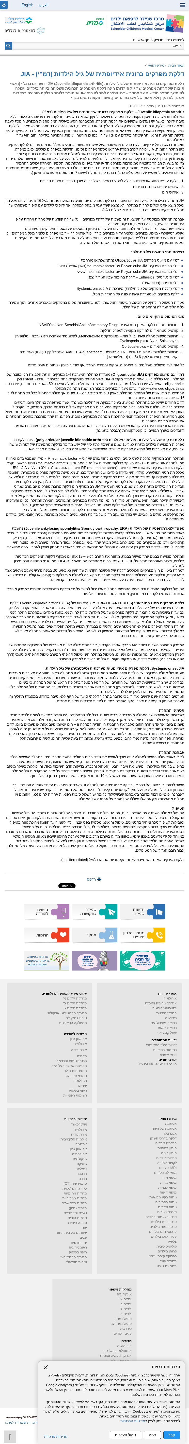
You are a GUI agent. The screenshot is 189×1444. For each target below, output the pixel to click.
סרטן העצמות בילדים (161, 1217)
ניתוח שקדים (167, 1207)
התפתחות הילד (75, 1071)
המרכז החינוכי (166, 1013)
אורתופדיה (79, 1050)
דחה (152, 1435)
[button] (8, 46)
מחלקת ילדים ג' (75, 1008)
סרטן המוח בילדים (163, 1227)
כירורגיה (171, 1018)
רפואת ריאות (167, 1028)
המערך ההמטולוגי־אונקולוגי (67, 1013)
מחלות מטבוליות (74, 1198)
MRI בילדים (168, 1168)
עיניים (82, 1085)
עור (84, 1228)
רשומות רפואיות (165, 1050)
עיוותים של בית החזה (71, 1233)
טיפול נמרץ (123, 1319)
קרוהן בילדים (167, 1251)
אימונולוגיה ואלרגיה (117, 1351)
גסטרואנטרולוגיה (164, 1008)
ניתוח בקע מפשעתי (162, 1197)
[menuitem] (142, 912)
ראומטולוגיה (78, 1247)
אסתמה (171, 1123)
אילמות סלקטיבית (74, 1139)
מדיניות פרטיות (55, 1436)
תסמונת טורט (167, 1266)
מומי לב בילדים (165, 1173)
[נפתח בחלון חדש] (96, 22)
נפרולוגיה (80, 1081)
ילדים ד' (126, 1314)
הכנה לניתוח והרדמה (71, 1061)
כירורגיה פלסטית (75, 1188)
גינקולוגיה (80, 1159)
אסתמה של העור (164, 1128)
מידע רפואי (156, 65)
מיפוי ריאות (168, 1192)
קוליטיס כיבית (167, 1246)
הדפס (91, 879)
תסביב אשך (168, 1261)
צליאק (172, 1241)
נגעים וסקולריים (75, 1213)
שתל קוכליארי (167, 1033)
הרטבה (82, 1174)
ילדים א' (126, 1299)
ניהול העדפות (125, 1435)
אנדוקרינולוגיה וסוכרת (116, 1356)
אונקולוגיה (124, 1294)
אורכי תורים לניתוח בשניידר (157, 1063)
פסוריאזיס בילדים (164, 1236)
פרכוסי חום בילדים (163, 1232)
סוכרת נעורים (167, 1212)
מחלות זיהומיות (75, 1193)
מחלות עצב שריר (74, 1203)
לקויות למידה (167, 1163)
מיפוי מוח (169, 1178)
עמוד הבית (176, 65)
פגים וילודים (122, 1333)
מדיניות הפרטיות (132, 1421)
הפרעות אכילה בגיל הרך (69, 1066)
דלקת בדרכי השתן (163, 1138)
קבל (172, 1435)
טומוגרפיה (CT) (75, 1183)
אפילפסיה (79, 1154)
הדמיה (82, 1056)
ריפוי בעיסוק (78, 1090)
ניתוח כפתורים (166, 1202)
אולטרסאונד (79, 1124)
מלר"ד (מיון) (78, 1208)
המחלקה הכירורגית (73, 1023)
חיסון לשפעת (167, 1148)
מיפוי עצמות (167, 1187)
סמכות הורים (77, 1218)
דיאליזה (81, 1169)
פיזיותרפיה (79, 1242)
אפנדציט (170, 1133)
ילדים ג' (126, 1309)
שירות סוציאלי (76, 1262)
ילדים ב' (126, 1304)
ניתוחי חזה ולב (76, 1076)
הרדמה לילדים (166, 1143)
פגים (83, 1237)
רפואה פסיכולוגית (164, 1023)
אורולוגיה (170, 998)
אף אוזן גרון (78, 1039)
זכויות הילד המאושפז (161, 1045)
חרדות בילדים (166, 1158)
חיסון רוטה (169, 1153)
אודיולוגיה (124, 1346)
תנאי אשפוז (168, 1055)
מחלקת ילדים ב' (75, 1003)
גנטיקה (82, 1164)
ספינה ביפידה (77, 1223)
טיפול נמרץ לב (76, 1018)
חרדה (83, 1178)
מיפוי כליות (168, 1182)
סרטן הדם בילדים (164, 1222)
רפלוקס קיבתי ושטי (163, 1256)
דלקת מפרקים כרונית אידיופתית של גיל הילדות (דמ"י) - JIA (102, 73)
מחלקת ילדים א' (75, 998)
